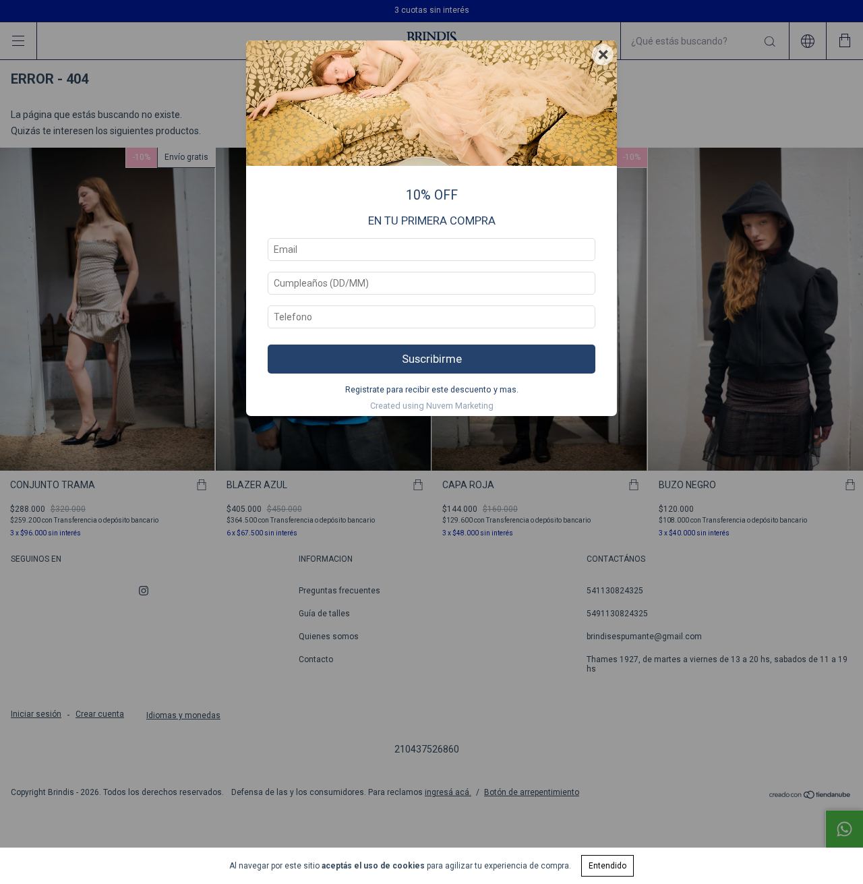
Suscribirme (432, 358)
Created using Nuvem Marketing (432, 406)
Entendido (607, 866)
